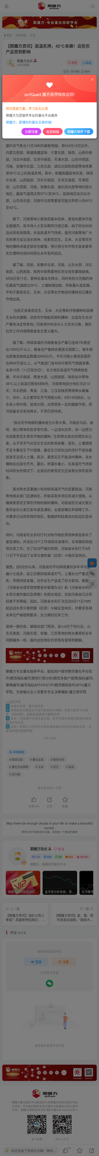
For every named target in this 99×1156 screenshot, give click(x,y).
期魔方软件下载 (78, 131)
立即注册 (31, 131)
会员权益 (52, 131)
